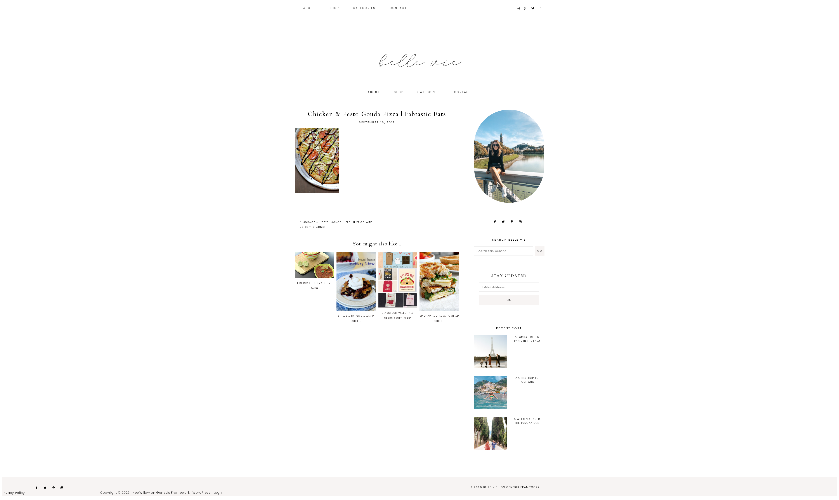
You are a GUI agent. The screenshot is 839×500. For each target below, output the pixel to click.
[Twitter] (534, 8)
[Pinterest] (527, 8)
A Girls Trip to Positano (527, 380)
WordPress (201, 492)
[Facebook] (542, 8)
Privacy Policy (13, 493)
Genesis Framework (523, 487)
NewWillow (141, 492)
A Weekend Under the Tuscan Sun (527, 421)
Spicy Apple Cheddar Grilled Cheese (439, 318)
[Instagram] (519, 8)
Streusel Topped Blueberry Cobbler (356, 318)
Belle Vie (419, 60)
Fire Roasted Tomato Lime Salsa (314, 285)
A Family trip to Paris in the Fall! (527, 339)
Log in (218, 492)
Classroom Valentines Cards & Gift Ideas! (398, 315)
